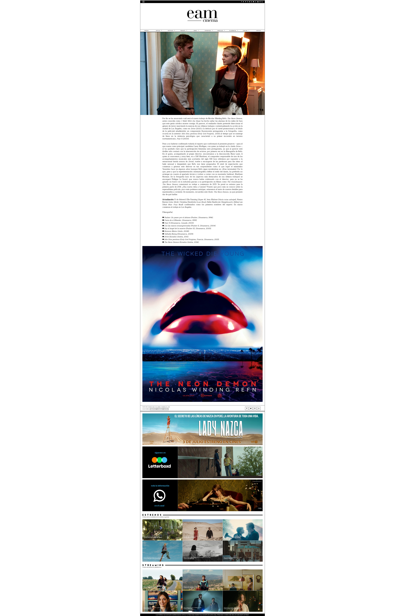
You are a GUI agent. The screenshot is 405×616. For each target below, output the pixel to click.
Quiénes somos (176, 614)
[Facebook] (246, 408)
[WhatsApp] (259, 408)
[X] (250, 408)
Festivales (170, 30)
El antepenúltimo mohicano (169, 6)
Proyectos (160, 409)
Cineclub (245, 30)
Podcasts (182, 30)
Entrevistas (208, 30)
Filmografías (232, 30)
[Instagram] (254, 408)
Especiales (220, 30)
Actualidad (153, 409)
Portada (146, 30)
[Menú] (143, 1)
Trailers (166, 409)
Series (195, 30)
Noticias (258, 30)
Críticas (158, 30)
